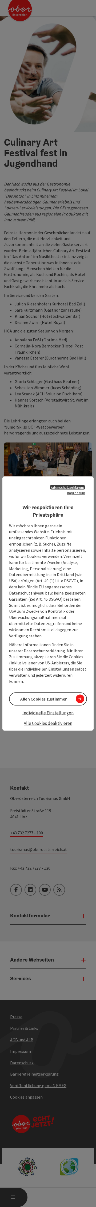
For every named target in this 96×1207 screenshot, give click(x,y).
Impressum (76, 492)
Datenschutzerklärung (67, 487)
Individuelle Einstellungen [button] (48, 713)
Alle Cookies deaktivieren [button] (48, 723)
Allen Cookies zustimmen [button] (43, 698)
